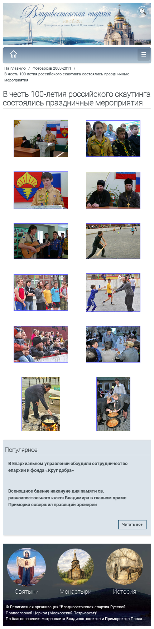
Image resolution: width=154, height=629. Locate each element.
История (124, 591)
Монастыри (75, 591)
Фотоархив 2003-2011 (52, 68)
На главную (15, 68)
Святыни (27, 591)
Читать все (132, 524)
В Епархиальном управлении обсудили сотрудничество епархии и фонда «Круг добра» (67, 467)
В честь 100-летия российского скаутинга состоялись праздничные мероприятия (66, 77)
